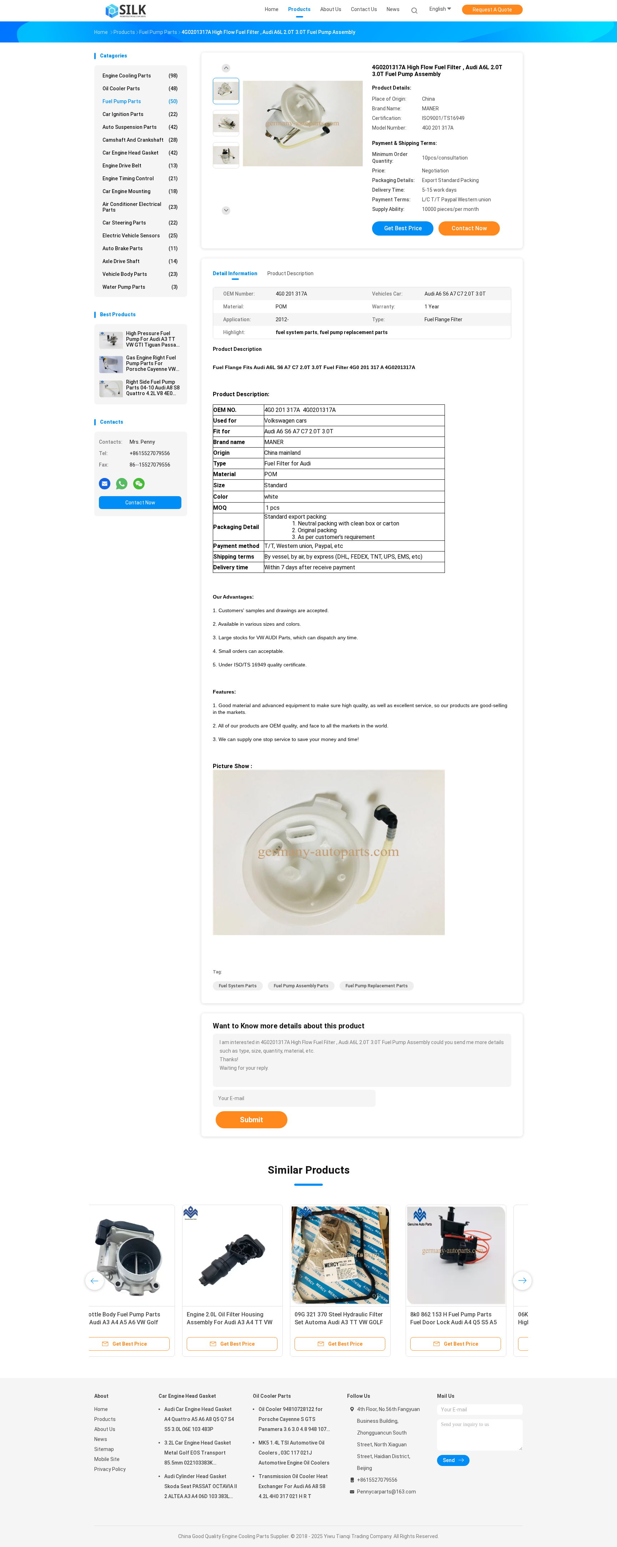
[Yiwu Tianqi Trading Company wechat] (139, 483)
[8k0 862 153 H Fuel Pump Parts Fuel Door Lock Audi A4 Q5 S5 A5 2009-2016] (145, 1255)
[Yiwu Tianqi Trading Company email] (104, 483)
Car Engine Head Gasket (140, 153)
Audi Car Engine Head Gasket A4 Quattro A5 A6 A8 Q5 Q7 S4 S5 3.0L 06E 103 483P (199, 1419)
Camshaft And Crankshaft (140, 140)
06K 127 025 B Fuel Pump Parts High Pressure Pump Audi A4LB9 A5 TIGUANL (249, 1322)
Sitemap (104, 1449)
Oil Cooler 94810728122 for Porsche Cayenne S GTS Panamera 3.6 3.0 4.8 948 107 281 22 (292, 1420)
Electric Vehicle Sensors (140, 235)
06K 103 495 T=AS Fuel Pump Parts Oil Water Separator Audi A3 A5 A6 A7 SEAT (359, 1322)
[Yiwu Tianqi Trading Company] (125, 10)
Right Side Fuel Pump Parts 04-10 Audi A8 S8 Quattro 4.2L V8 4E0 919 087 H (153, 387)
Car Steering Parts (140, 223)
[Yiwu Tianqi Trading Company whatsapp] (121, 483)
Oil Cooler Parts (140, 88)
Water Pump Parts (140, 287)
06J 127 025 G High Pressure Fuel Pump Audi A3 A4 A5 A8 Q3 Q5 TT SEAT (466, 1322)
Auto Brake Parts (140, 248)
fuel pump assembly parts (301, 985)
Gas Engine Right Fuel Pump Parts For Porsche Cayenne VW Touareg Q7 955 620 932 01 (151, 363)
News (100, 1439)
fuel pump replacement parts (377, 985)
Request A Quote (492, 9)
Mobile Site (107, 1459)
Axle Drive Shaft (140, 261)
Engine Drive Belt (140, 165)
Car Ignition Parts (140, 114)
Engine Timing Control (140, 178)
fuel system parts (238, 985)
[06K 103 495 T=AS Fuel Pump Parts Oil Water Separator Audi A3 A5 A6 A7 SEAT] (360, 1255)
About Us (104, 1429)
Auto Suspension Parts (140, 127)
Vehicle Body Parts (140, 274)
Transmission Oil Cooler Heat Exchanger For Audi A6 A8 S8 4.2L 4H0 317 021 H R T (293, 1486)
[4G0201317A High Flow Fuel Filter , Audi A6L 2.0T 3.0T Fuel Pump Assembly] (303, 124)
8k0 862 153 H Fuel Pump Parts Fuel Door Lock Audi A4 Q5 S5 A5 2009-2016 (142, 1322)
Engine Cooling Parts (140, 76)
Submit (251, 1119)
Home (101, 1409)
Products (105, 1419)
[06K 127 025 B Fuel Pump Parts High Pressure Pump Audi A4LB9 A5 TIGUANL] (252, 1255)
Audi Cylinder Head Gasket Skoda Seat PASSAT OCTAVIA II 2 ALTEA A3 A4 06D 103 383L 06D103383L (200, 1487)
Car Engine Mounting (140, 191)
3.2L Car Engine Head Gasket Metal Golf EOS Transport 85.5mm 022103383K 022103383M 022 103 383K (197, 1454)
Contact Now (140, 502)
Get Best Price (403, 228)
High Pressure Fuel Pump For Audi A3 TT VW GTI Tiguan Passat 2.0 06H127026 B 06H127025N (152, 339)
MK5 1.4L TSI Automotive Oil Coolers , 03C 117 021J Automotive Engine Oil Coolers (294, 1453)
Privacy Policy (110, 1469)
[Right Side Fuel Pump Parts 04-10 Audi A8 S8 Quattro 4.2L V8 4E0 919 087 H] (111, 389)
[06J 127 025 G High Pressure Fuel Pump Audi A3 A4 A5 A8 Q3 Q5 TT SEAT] (468, 1255)
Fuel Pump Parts (140, 101)
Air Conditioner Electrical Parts (140, 207)
